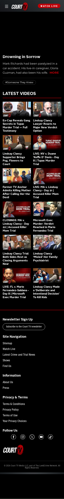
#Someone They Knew (19, 82)
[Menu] (6, 6)
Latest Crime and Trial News (19, 354)
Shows (6, 360)
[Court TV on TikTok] (50, 436)
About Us (8, 382)
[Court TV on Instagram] (22, 436)
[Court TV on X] (32, 436)
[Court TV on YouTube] (41, 436)
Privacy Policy (11, 409)
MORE (54, 72)
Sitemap (7, 343)
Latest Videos (19, 94)
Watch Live (49, 6)
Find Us (7, 366)
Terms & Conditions (14, 404)
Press (6, 388)
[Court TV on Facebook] (13, 436)
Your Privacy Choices (14, 421)
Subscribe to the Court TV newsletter (24, 326)
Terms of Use (10, 415)
